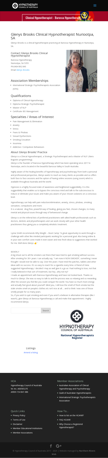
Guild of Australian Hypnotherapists (75, 393)
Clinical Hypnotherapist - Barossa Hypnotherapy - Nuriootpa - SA (54, 20)
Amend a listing (31, 352)
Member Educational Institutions (27, 428)
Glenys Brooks (23, 70)
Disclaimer (17, 424)
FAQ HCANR (64, 419)
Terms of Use (19, 419)
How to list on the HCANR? (71, 415)
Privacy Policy (19, 415)
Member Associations (23, 432)
